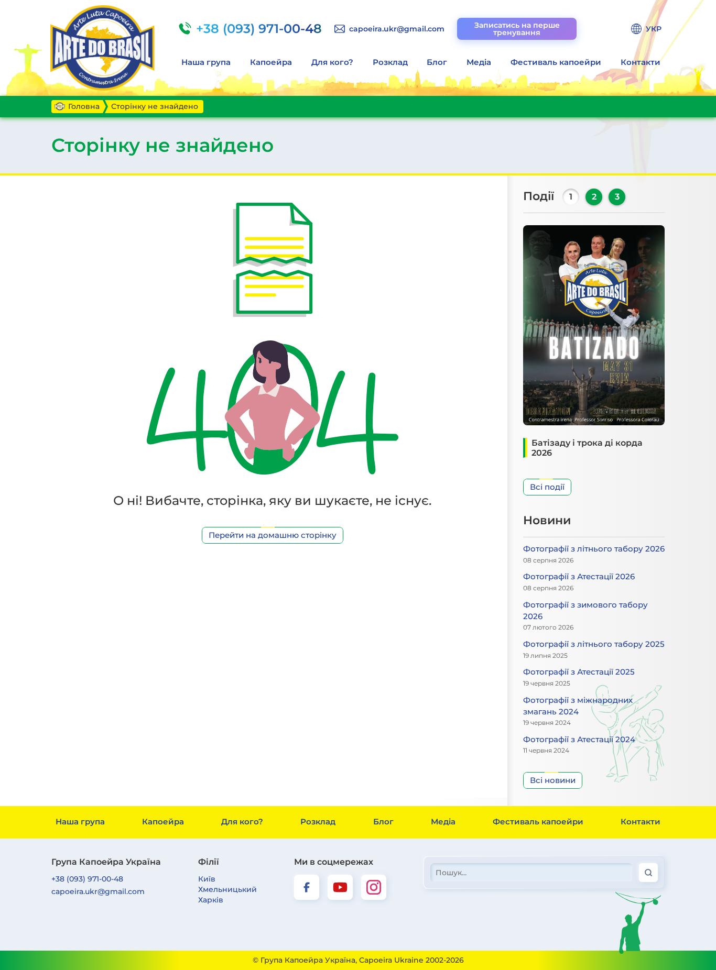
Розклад (390, 62)
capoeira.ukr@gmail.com (98, 891)
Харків (210, 900)
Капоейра (271, 62)
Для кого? (332, 62)
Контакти (640, 62)
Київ (206, 879)
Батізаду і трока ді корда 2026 (587, 448)
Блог (437, 62)
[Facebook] (306, 887)
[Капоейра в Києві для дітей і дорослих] (103, 48)
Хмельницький (227, 889)
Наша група (206, 62)
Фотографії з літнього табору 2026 (594, 549)
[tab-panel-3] (617, 197)
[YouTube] (340, 887)
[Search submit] (648, 872)
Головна (84, 106)
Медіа (479, 62)
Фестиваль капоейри (556, 62)
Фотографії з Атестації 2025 (579, 672)
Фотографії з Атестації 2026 (579, 576)
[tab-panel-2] (593, 197)
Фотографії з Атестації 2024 (579, 739)
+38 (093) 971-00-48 (87, 879)
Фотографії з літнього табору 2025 (594, 644)
